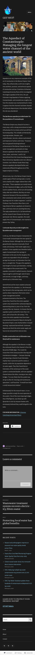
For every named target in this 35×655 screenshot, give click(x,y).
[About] (8, 646)
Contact (5, 639)
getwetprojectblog (10, 446)
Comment (25, 484)
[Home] (4, 646)
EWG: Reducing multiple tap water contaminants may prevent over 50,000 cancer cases (17, 572)
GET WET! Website (8, 606)
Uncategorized (6, 448)
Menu (29, 12)
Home (4, 629)
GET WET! (8, 17)
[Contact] (12, 646)
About (4, 634)
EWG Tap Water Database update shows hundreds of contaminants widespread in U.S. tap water (18, 583)
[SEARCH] (30, 620)
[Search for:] (15, 619)
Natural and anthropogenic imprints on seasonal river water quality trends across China (17, 545)
